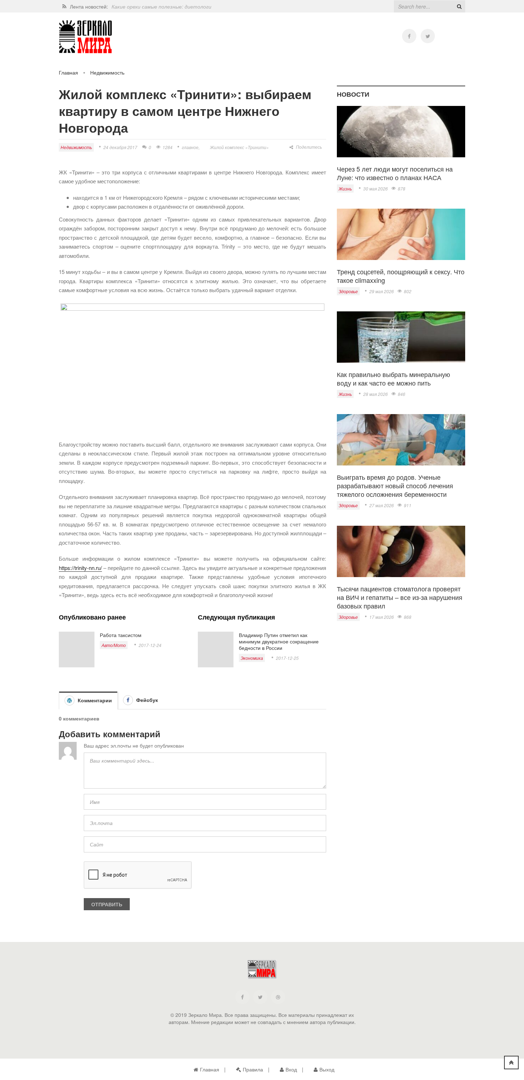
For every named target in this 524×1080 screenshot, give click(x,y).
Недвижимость (107, 72)
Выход (326, 1069)
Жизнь (345, 188)
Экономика (252, 658)
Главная (68, 72)
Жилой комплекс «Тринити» (239, 147)
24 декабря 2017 (120, 147)
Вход (291, 1069)
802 (407, 291)
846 (401, 394)
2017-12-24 (150, 645)
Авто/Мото (114, 645)
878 (401, 188)
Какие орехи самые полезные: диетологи (161, 6)
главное (190, 147)
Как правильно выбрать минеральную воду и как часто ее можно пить (393, 378)
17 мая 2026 (381, 617)
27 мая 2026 (381, 505)
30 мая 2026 (375, 188)
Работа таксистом (121, 635)
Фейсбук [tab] (146, 699)
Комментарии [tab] (94, 700)
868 (407, 617)
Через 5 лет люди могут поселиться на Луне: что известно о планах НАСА (395, 173)
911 (407, 505)
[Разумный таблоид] (85, 37)
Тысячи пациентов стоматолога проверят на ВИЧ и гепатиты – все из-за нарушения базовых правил (399, 597)
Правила (253, 1069)
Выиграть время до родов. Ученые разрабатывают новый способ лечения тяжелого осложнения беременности (395, 485)
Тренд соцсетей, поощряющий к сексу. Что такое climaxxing (400, 275)
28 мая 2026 (375, 394)
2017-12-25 (287, 658)
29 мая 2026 (381, 291)
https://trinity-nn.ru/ (80, 567)
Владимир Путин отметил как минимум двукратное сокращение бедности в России (279, 641)
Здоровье (348, 291)
